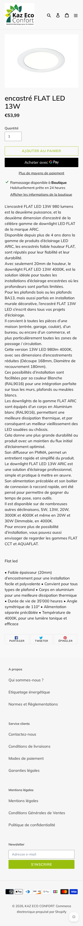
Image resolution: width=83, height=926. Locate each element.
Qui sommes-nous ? (26, 680)
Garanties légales (24, 770)
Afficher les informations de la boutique (41, 194)
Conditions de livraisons (29, 746)
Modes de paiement (26, 758)
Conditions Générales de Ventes (37, 812)
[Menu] (75, 15)
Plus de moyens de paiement (41, 173)
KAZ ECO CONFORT (40, 906)
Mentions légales (23, 800)
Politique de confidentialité (32, 824)
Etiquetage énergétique (29, 692)
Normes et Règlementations (33, 704)
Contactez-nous (22, 734)
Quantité (12, 128)
